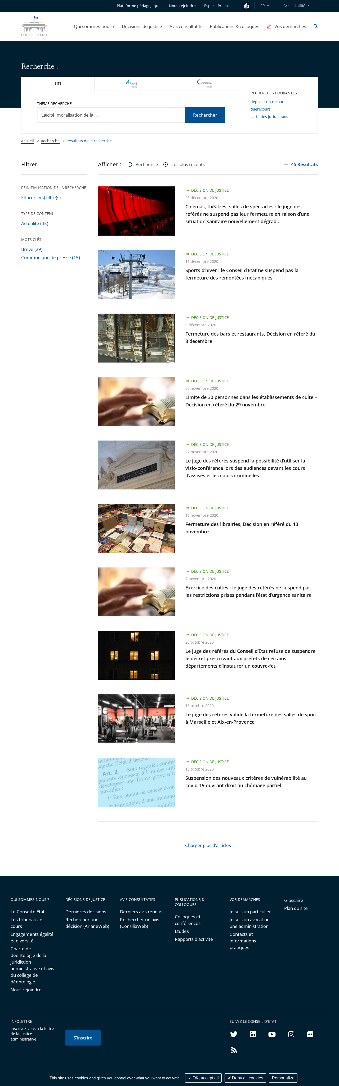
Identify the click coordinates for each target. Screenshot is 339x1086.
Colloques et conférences (187, 920)
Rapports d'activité (194, 939)
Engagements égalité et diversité (32, 937)
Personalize (283, 1078)
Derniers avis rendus (141, 912)
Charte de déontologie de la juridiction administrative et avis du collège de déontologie (32, 965)
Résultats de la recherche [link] (89, 140)
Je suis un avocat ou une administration (250, 923)
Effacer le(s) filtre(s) (41, 197)
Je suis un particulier (250, 912)
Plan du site (296, 908)
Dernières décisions (85, 912)
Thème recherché (54, 103)
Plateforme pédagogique (138, 5)
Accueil (27, 140)
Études (182, 931)
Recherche (50, 140)
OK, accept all (205, 1078)
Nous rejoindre (26, 990)
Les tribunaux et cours (27, 923)
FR (263, 5)
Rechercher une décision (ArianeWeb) (87, 923)
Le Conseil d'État (27, 912)
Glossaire (293, 900)
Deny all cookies (247, 1078)
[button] (94, 26)
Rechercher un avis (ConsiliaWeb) (139, 923)
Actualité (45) (34, 223)
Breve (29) (31, 249)
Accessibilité (294, 5)
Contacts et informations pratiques (243, 940)
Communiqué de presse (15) (50, 257)
